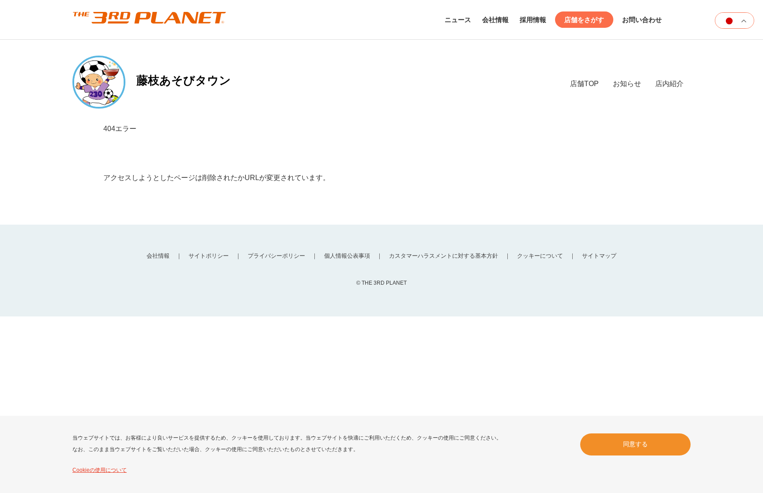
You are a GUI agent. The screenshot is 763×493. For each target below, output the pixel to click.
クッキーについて (540, 255)
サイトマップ (599, 255)
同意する (635, 444)
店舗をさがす (584, 19)
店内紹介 (669, 83)
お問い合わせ (642, 19)
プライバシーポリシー (276, 255)
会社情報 (495, 19)
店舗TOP (584, 83)
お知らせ (627, 83)
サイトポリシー (209, 255)
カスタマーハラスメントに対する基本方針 (443, 255)
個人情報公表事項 (347, 255)
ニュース (458, 19)
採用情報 (533, 19)
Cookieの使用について (99, 470)
